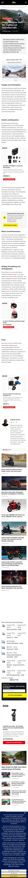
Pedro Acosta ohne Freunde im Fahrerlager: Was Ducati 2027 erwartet (19, 792)
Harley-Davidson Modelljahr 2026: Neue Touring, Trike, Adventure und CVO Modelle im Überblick (13, 539)
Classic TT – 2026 (12, 637)
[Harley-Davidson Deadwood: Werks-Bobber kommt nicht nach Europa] (14, 460)
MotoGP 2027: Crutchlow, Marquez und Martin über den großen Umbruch (18, 783)
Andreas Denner (7, 31)
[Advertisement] (13, 608)
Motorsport (5, 763)
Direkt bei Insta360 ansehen (14, 742)
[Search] (25, 2)
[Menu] (3, 2)
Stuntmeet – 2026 (12, 649)
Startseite (4, 7)
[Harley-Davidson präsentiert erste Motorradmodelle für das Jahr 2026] (14, 577)
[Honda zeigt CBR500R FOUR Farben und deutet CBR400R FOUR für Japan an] (14, 506)
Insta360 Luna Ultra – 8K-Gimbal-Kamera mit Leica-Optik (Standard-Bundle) (13, 727)
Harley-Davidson (9, 343)
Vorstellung (12, 272)
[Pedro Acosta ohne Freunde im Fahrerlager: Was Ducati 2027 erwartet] (6, 793)
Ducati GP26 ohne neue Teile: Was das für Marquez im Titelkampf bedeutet (19, 801)
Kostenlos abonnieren (15, 695)
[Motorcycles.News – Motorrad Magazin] (14, 2)
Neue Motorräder (7, 18)
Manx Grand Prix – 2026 (14, 629)
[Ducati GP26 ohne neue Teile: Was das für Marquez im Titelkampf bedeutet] (6, 802)
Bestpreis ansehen (8, 327)
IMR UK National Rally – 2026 (15, 675)
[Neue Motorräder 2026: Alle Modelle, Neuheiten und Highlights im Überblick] (14, 483)
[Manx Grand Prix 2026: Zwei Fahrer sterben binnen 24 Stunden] (14, 758)
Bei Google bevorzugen (10, 225)
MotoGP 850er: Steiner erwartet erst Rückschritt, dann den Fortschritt (18, 775)
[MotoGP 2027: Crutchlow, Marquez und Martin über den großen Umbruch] (6, 784)
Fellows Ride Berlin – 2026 (15, 643)
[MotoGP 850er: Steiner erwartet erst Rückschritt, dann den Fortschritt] (6, 775)
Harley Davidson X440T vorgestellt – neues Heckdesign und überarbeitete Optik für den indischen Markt (12, 563)
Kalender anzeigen (7, 678)
